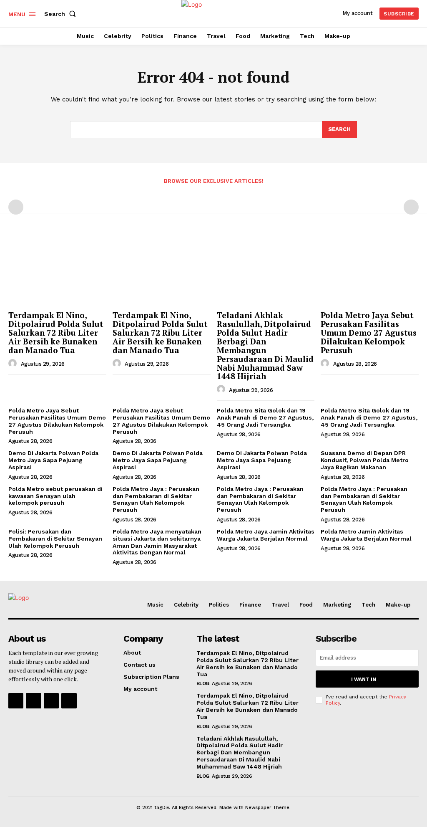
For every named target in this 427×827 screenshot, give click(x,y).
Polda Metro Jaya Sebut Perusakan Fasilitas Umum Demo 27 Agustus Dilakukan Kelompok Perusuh (369, 332)
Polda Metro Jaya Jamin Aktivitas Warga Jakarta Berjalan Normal (265, 535)
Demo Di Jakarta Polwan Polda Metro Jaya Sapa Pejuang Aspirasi (53, 460)
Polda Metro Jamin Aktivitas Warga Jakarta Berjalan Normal (366, 535)
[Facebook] (15, 700)
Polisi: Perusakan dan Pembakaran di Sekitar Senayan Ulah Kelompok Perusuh (55, 538)
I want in (363, 679)
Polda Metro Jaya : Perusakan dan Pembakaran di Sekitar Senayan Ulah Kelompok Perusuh (156, 499)
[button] (61, 14)
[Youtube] (68, 700)
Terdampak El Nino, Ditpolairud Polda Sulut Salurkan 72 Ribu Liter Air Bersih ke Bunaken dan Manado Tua (55, 332)
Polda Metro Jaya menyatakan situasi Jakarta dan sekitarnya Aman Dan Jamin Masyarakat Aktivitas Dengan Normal (157, 542)
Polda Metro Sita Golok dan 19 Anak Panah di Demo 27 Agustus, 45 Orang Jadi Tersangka (265, 417)
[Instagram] (33, 700)
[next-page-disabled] (411, 207)
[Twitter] (51, 700)
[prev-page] (15, 207)
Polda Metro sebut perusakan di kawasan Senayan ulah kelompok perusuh (55, 496)
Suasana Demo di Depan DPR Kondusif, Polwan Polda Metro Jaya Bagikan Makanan (365, 460)
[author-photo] (13, 363)
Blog (202, 683)
